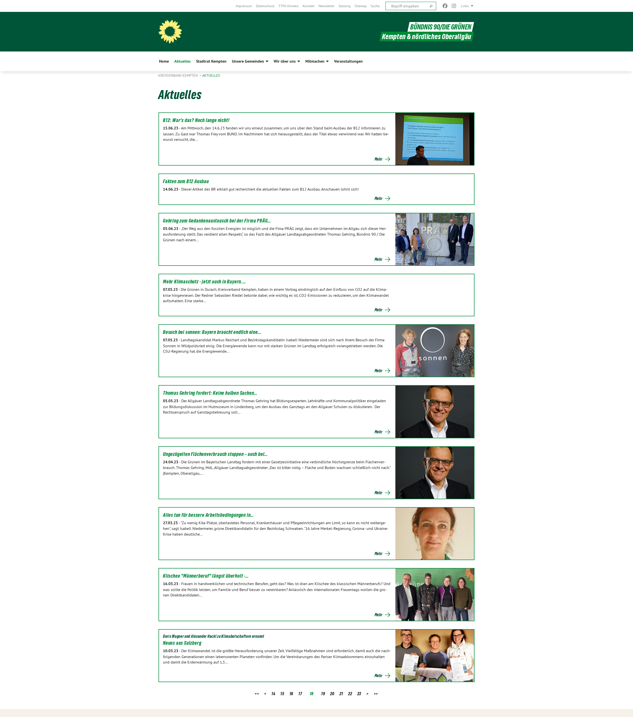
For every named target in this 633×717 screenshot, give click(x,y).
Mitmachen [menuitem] (314, 61)
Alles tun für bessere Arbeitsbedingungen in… (208, 515)
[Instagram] (454, 6)
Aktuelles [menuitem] (182, 61)
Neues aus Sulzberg (182, 643)
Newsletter (326, 6)
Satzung (345, 6)
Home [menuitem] (164, 61)
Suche (375, 6)
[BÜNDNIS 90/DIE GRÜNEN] (170, 32)
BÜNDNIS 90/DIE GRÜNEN (440, 27)
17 (300, 693)
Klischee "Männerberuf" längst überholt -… (206, 576)
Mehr (379, 159)
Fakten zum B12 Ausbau (186, 181)
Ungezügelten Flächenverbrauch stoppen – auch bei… (215, 454)
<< (257, 693)
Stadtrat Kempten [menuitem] (211, 61)
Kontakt (309, 6)
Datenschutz (265, 6)
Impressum (244, 6)
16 (291, 693)
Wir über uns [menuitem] (285, 61)
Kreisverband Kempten (178, 75)
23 (359, 693)
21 (341, 693)
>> (376, 693)
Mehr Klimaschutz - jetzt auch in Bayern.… (204, 282)
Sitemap (361, 6)
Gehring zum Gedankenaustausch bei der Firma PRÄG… (217, 221)
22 (350, 693)
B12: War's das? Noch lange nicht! (196, 120)
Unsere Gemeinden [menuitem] (248, 61)
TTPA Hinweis (288, 6)
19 (323, 693)
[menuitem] (244, 6)
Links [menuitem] (465, 6)
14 (273, 693)
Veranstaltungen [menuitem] (348, 61)
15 (282, 693)
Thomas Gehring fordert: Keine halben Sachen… (210, 393)
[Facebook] (445, 6)
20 (332, 693)
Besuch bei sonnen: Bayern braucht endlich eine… (212, 332)
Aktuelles (211, 75)
